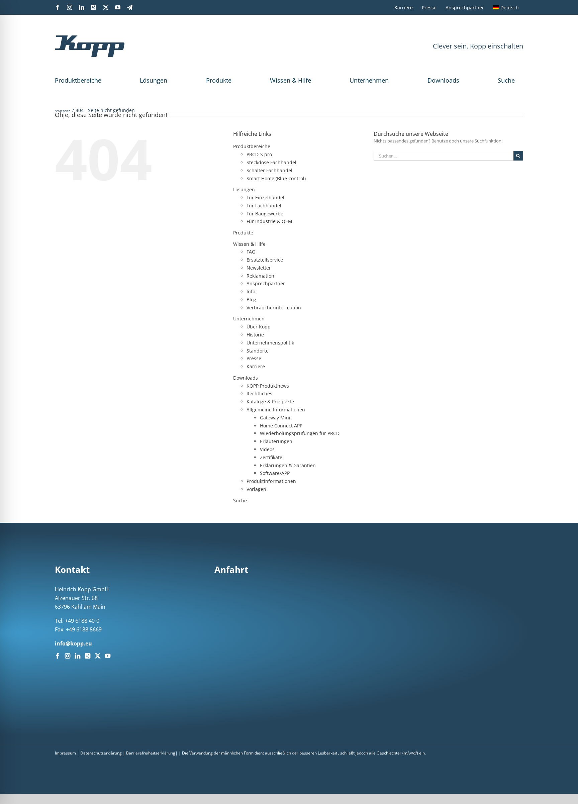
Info (251, 291)
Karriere (256, 366)
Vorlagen (256, 489)
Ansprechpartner (266, 283)
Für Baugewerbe (265, 213)
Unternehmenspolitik (270, 342)
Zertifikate (271, 457)
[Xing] (87, 656)
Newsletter (259, 268)
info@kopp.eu (73, 643)
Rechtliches (259, 393)
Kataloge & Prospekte (270, 401)
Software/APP (275, 473)
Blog (251, 299)
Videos (267, 449)
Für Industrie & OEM (269, 221)
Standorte (258, 350)
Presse (254, 358)
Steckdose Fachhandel (271, 162)
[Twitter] (97, 656)
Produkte (218, 80)
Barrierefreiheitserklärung (150, 753)
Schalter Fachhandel (269, 170)
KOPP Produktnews (268, 386)
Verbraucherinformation (274, 307)
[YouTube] (107, 656)
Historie (255, 334)
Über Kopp (259, 326)
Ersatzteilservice (265, 260)
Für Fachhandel (264, 205)
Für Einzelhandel (265, 197)
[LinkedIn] (77, 656)
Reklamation (260, 276)
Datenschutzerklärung (101, 753)
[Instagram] (67, 656)
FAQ (251, 251)
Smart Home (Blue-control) (276, 178)
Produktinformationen (271, 481)
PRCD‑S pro (259, 154)
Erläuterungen (276, 441)
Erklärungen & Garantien (288, 465)
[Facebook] (57, 656)
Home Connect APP (281, 425)
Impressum (65, 753)
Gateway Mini (275, 417)
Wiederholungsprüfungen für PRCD (300, 433)
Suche (506, 80)
